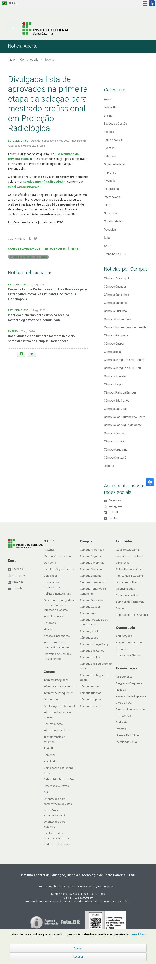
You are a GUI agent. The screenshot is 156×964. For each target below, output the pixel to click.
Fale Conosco (124, 676)
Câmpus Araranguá (116, 278)
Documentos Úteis (127, 582)
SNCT (107, 245)
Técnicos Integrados (56, 680)
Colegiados (51, 575)
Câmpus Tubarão (115, 441)
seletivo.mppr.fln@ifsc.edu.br (44, 182)
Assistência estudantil (129, 556)
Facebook (114, 500)
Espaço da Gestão (115, 123)
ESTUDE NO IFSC (18, 140)
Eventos (109, 148)
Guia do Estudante (127, 549)
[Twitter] (32, 354)
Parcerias (50, 755)
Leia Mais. (138, 934)
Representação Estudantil (132, 615)
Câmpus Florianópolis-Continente (125, 327)
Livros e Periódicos (127, 735)
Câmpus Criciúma (115, 311)
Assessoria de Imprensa (131, 696)
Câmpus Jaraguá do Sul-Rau (122, 368)
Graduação (51, 699)
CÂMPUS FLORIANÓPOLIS (24, 248)
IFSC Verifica (123, 716)
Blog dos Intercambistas (130, 709)
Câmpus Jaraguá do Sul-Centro (124, 360)
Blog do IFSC (123, 703)
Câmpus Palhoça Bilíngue (120, 392)
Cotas (47, 792)
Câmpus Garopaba (116, 335)
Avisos (108, 99)
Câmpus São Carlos (116, 400)
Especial (109, 131)
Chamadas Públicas (128, 655)
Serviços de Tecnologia (130, 601)
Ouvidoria (50, 562)
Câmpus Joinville (115, 376)
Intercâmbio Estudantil (129, 575)
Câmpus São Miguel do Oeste (123, 425)
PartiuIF (48, 748)
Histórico (49, 549)
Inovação (110, 180)
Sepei (107, 237)
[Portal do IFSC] (45, 28)
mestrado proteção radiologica (28, 256)
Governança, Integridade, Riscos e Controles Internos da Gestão (59, 605)
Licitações (50, 623)
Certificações (124, 636)
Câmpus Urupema (115, 449)
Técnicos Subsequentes (59, 693)
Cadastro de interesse (58, 844)
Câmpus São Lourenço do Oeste (124, 417)
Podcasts (121, 722)
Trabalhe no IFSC (115, 254)
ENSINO (13, 331)
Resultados (51, 761)
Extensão (110, 156)
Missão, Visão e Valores (58, 556)
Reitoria (109, 465)
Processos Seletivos (56, 786)
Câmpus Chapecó (115, 302)
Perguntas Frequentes (130, 683)
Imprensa (110, 172)
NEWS (74, 248)
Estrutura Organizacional (59, 569)
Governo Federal (114, 164)
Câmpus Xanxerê (115, 457)
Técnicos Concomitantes (59, 686)
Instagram (115, 506)
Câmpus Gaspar (114, 343)
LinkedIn (113, 512)
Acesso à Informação (57, 636)
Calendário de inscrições (59, 779)
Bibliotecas (122, 562)
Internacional (112, 197)
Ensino (108, 115)
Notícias (121, 689)
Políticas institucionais (57, 593)
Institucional (111, 188)
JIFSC (107, 205)
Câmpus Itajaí (112, 351)
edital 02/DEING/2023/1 (24, 186)
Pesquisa (110, 229)
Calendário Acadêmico (130, 569)
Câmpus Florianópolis (117, 319)
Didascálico (111, 107)
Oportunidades (113, 221)
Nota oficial (111, 213)
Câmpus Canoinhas (116, 294)
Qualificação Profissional (59, 706)
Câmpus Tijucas (114, 433)
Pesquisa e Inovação (129, 642)
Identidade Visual (127, 742)
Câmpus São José (115, 408)
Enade (120, 608)
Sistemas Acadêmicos (129, 595)
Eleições (49, 629)
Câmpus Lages (113, 384)
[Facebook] (21, 354)
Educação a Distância (57, 730)
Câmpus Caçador (115, 286)
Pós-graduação (53, 724)
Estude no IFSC (113, 140)
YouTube (114, 518)
